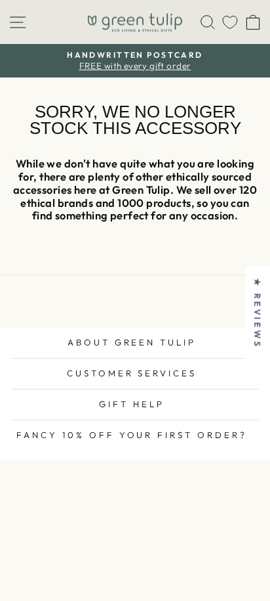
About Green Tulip (132, 342)
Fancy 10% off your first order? (131, 435)
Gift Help (131, 404)
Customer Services (132, 373)
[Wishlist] (230, 22)
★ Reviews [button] (257, 313)
